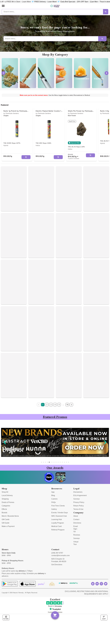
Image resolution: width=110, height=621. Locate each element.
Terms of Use (78, 509)
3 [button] (50, 404)
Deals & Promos (8, 502)
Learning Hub (56, 519)
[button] (3, 5)
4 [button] (55, 404)
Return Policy (78, 506)
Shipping (5, 499)
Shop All (5, 492)
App (52, 492)
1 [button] (42, 404)
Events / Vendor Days (59, 512)
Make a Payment (8, 526)
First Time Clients (58, 506)
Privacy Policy (78, 502)
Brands (4, 512)
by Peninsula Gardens (11, 113)
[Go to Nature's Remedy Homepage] (55, 6)
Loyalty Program (57, 523)
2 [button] (46, 404)
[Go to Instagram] (101, 583)
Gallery (54, 509)
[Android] (97, 583)
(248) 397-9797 (57, 553)
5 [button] (59, 404)
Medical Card (56, 526)
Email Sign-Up (75, 528)
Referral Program (57, 530)
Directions (77, 523)
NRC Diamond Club (59, 516)
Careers (54, 499)
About (75, 516)
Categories (6, 506)
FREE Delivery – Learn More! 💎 (19, 2)
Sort (104, 619)
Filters (6, 619)
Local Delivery (7, 495)
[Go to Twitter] (105, 583)
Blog (53, 495)
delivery (22, 571)
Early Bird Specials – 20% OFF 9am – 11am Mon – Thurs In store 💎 (59, 2)
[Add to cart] (26, 157)
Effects (4, 509)
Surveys (76, 499)
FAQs (53, 502)
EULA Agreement (80, 495)
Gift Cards (5, 519)
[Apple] (93, 583)
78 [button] (67, 404)
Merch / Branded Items (10, 516)
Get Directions (56, 564)
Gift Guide (5, 523)
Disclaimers (77, 492)
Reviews (76, 535)
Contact (76, 519)
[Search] (105, 11)
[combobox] (73, 155)
